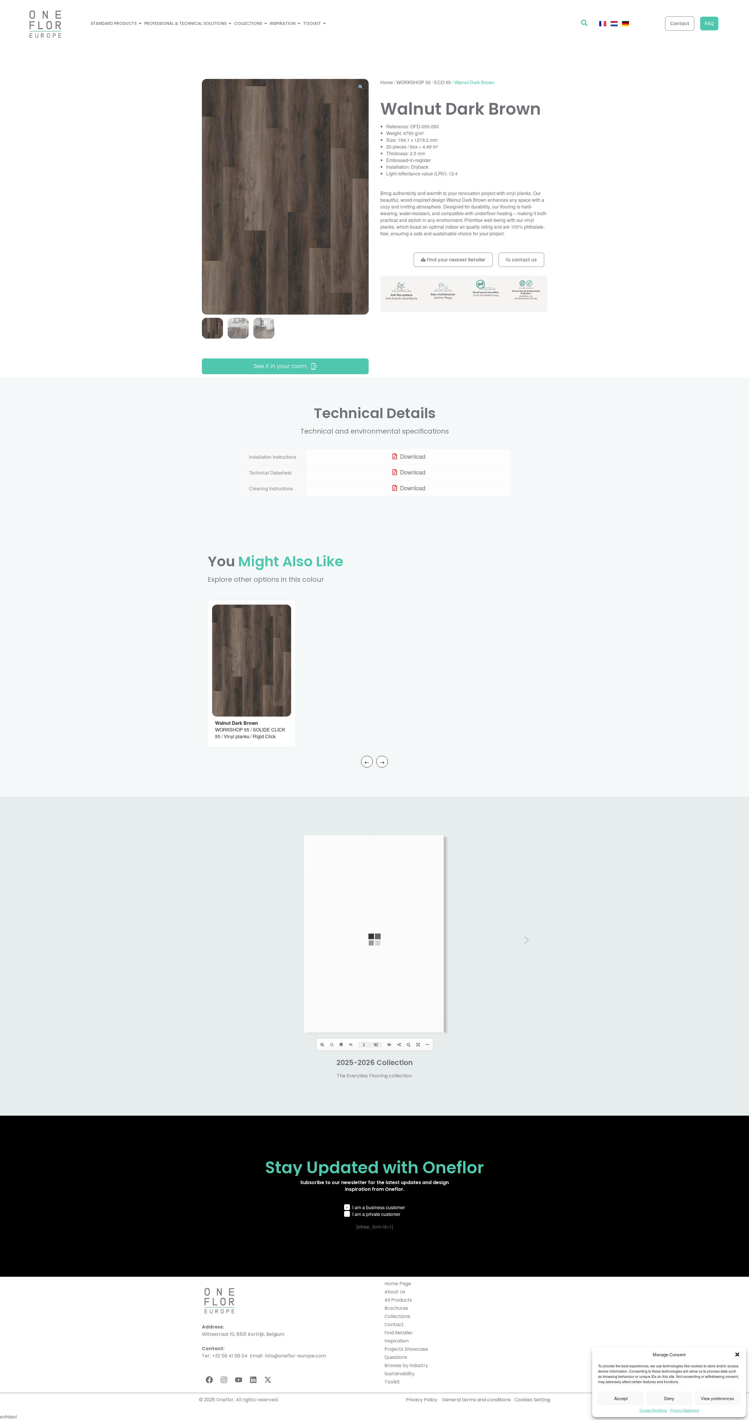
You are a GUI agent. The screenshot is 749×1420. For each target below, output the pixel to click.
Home (386, 82)
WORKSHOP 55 (413, 82)
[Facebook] (209, 1379)
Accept (621, 1398)
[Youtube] (238, 1379)
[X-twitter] (267, 1379)
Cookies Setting (532, 1399)
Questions (395, 1357)
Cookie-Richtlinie (653, 1410)
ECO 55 (442, 82)
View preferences (717, 1398)
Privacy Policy (421, 1399)
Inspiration (396, 1341)
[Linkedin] (253, 1379)
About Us (394, 1291)
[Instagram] (224, 1379)
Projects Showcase (406, 1349)
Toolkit (392, 1381)
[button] (737, 1354)
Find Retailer (398, 1332)
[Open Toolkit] (324, 23)
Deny (669, 1398)
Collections (397, 1316)
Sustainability (399, 1373)
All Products (398, 1300)
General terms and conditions (477, 1399)
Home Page (397, 1283)
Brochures (396, 1308)
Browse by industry (406, 1365)
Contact (394, 1324)
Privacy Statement (684, 1410)
